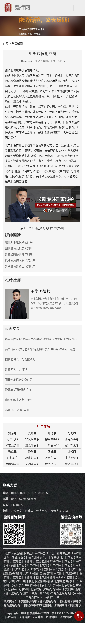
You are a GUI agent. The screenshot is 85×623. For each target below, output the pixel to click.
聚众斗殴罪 (32, 445)
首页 (5, 43)
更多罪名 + (71, 464)
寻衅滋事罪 (52, 445)
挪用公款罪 (52, 439)
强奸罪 (52, 451)
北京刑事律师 (13, 145)
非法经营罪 (32, 439)
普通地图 (51, 617)
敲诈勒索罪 (72, 445)
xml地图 (38, 617)
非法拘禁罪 (72, 457)
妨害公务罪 (12, 445)
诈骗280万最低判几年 (18, 389)
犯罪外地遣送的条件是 (19, 242)
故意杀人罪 (32, 457)
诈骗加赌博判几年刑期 (19, 254)
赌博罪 (56, 80)
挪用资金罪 (72, 439)
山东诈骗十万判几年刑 (19, 399)
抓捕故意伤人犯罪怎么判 (20, 260)
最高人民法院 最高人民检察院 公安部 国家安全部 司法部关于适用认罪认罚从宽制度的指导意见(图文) (42, 339)
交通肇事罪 (32, 464)
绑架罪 (72, 451)
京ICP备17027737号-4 (66, 613)
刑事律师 (76, 553)
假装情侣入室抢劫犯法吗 (20, 359)
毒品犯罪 (12, 439)
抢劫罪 (72, 433)
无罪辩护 (24, 617)
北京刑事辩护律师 (38, 613)
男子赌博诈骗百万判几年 (20, 266)
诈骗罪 (32, 451)
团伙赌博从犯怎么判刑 (19, 248)
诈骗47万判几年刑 (16, 369)
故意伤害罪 (52, 457)
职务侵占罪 (52, 464)
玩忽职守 (12, 457)
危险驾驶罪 (12, 464)
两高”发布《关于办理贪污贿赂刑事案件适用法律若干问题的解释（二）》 (42, 349)
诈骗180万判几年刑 (17, 409)
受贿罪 (32, 433)
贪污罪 (12, 433)
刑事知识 (17, 43)
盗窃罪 (12, 451)
